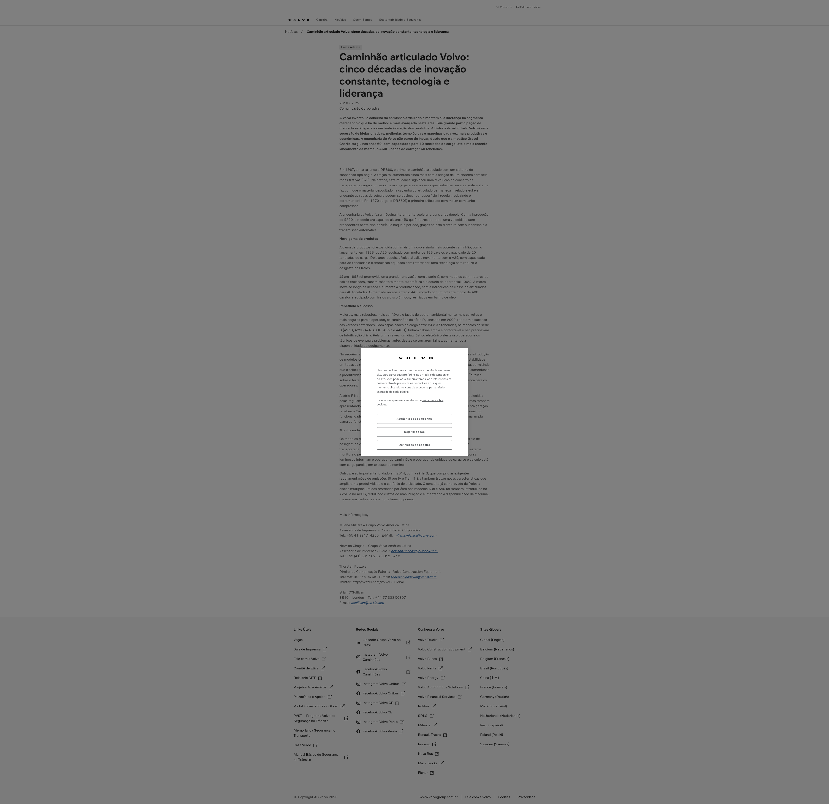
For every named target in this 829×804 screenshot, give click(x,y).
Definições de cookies (414, 444)
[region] (414, 402)
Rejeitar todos (414, 431)
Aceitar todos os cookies (414, 418)
